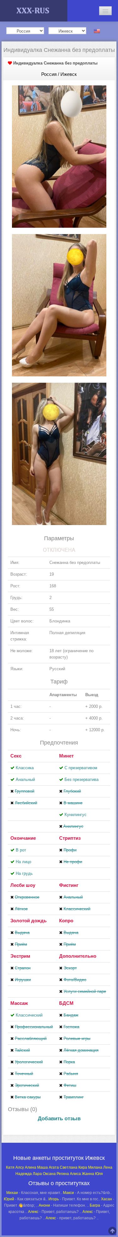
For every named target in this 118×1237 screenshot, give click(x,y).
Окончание (23, 838)
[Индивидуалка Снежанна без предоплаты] (59, 156)
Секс (15, 755)
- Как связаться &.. (26, 1199)
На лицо (23, 861)
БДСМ (66, 1003)
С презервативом (81, 767)
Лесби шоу (22, 885)
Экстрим (20, 956)
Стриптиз (70, 838)
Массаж (19, 1003)
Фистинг (68, 885)
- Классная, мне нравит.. (34, 1193)
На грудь (24, 873)
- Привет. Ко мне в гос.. (74, 1199)
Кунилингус (76, 814)
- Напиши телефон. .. (64, 1205)
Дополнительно (77, 956)
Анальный (25, 779)
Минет (66, 755)
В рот (21, 850)
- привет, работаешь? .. (72, 1218)
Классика (25, 767)
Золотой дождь (28, 920)
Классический (29, 1015)
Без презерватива (81, 779)
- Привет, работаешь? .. (54, 1211)
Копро (66, 920)
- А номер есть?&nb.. (87, 1193)
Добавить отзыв (59, 1119)
